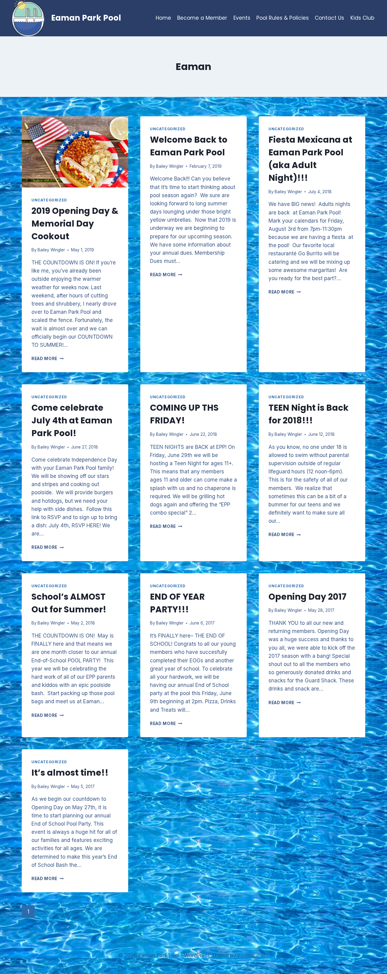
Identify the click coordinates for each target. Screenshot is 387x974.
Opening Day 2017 (307, 597)
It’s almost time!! (70, 773)
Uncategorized (49, 200)
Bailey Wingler (51, 249)
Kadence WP (253, 955)
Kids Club (362, 18)
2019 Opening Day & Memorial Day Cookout (75, 223)
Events (241, 18)
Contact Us (329, 18)
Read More (47, 358)
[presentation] (75, 151)
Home (163, 18)
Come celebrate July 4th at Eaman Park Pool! (71, 420)
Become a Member (202, 18)
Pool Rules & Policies (282, 18)
